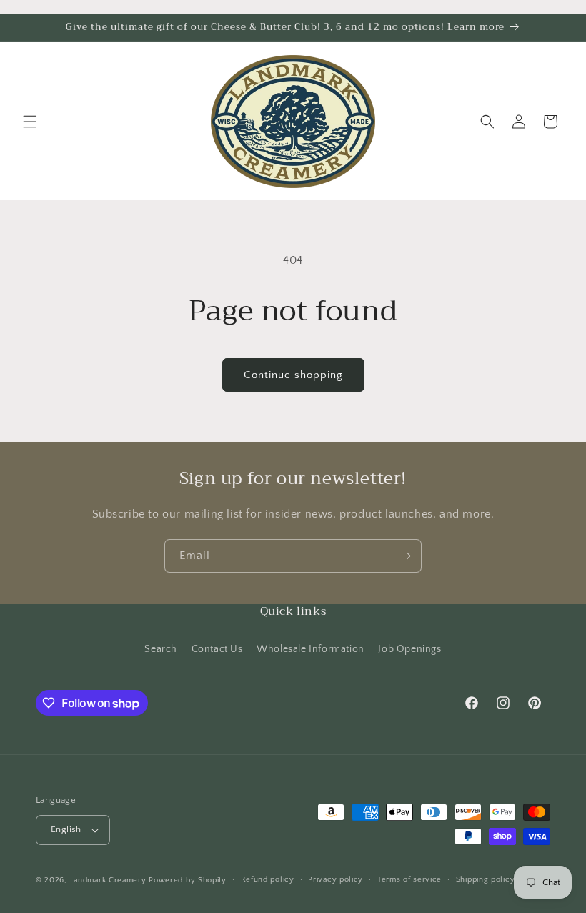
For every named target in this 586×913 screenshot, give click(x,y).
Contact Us (217, 649)
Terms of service (409, 879)
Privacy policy (335, 879)
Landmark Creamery (108, 880)
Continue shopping (293, 375)
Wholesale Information (310, 649)
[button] (30, 121)
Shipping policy (485, 879)
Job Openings (409, 649)
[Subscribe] (405, 556)
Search (160, 649)
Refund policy (267, 879)
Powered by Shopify (188, 880)
